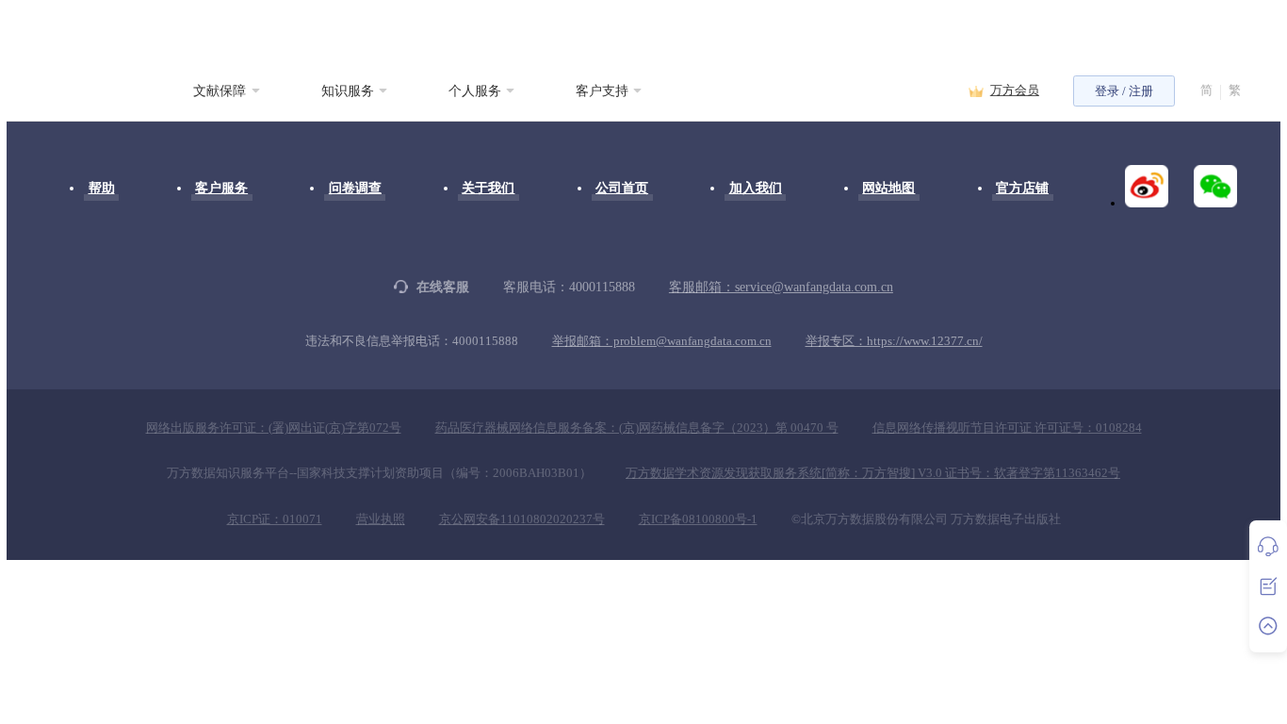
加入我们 (755, 187)
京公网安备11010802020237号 (522, 519)
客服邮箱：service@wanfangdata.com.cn (781, 286)
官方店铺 (1022, 187)
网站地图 (888, 187)
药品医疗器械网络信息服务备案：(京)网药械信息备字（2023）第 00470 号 (637, 428)
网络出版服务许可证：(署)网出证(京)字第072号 (273, 428)
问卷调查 (355, 187)
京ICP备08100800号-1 (698, 519)
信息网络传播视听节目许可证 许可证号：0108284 (1007, 428)
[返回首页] (65, 90)
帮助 (102, 187)
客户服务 (221, 187)
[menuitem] (226, 91)
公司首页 (621, 187)
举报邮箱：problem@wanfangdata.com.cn (662, 341)
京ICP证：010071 (274, 519)
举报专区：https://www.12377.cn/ (894, 341)
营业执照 (380, 519)
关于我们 (488, 187)
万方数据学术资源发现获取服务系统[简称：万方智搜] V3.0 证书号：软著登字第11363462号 (873, 473)
